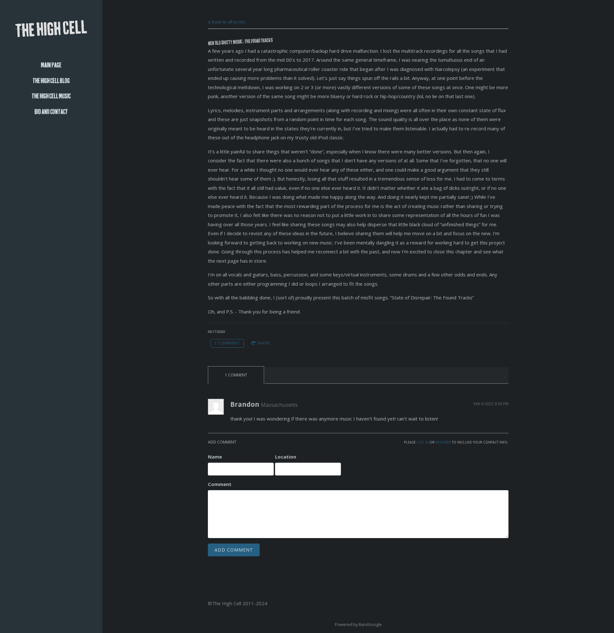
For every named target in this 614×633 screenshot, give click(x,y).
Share (263, 343)
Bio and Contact (51, 112)
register (443, 442)
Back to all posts (227, 22)
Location (285, 456)
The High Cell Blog (51, 81)
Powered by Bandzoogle (358, 624)
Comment (220, 484)
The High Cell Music (51, 96)
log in (423, 442)
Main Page (51, 65)
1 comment (227, 343)
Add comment (234, 550)
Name (215, 456)
